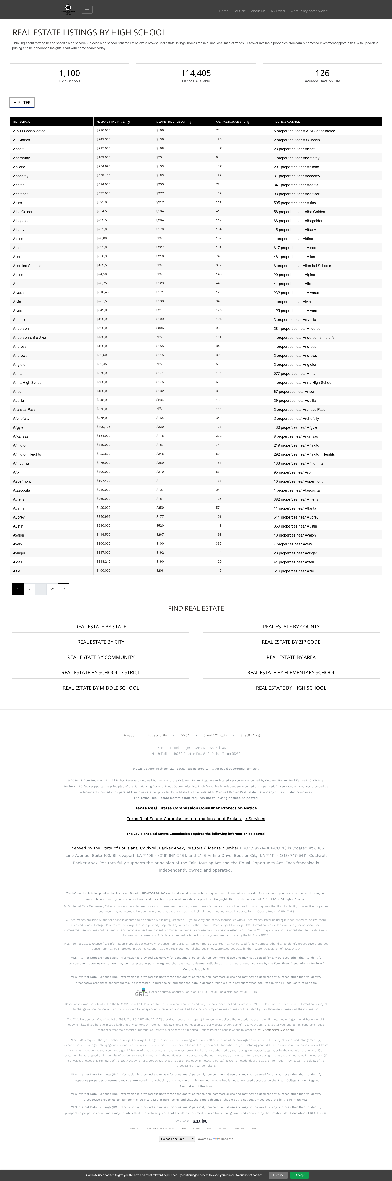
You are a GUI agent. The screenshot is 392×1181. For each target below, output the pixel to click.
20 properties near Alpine (294, 274)
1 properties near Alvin (292, 301)
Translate (227, 1138)
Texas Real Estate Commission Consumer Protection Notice (196, 808)
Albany (18, 229)
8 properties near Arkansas (296, 436)
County (196, 1129)
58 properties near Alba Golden (299, 211)
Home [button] (223, 11)
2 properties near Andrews (295, 355)
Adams (18, 184)
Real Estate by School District (100, 672)
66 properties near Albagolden (298, 220)
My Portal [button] (278, 11)
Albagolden (22, 220)
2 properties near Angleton (295, 364)
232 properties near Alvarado (297, 292)
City (209, 1129)
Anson (18, 391)
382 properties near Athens (296, 499)
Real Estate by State (100, 626)
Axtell (17, 561)
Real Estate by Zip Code (291, 641)
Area (254, 1129)
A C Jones (21, 139)
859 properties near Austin (295, 526)
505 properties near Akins (295, 202)
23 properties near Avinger (295, 552)
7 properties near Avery (293, 544)
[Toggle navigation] (87, 10)
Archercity (21, 418)
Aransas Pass (24, 409)
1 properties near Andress (295, 346)
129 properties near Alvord (295, 310)
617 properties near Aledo (295, 247)
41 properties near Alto (292, 283)
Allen (17, 256)
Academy (20, 175)
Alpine (18, 274)
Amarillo (19, 319)
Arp (16, 472)
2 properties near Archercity (296, 418)
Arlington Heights (27, 454)
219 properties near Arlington (297, 445)
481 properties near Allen (294, 256)
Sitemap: (134, 1129)
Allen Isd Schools (27, 265)
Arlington (20, 445)
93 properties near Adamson (297, 193)
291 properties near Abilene (296, 166)
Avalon (18, 535)
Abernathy (21, 157)
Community (239, 1129)
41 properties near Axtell (294, 561)
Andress (20, 346)
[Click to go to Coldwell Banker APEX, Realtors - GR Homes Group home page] (71, 9)
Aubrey (19, 517)
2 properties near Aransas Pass (299, 409)
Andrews (20, 355)
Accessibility (157, 735)
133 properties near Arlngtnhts (298, 463)
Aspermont (22, 481)
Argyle (18, 427)
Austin (18, 526)
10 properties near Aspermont (298, 481)
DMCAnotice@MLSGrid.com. (275, 1029)
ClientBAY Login (215, 735)
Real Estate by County (291, 626)
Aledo (17, 247)
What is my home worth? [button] (309, 11)
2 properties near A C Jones (297, 139)
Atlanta (18, 508)
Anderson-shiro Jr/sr (29, 337)
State (183, 1129)
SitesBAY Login (252, 735)
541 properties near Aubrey (296, 517)
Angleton (20, 364)
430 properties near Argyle (295, 427)
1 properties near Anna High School (303, 382)
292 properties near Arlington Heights (304, 454)
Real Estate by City (100, 641)
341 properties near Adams (296, 184)
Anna (17, 373)
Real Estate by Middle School (101, 687)
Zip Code (222, 1129)
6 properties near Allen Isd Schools (302, 265)
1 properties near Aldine (293, 238)
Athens (18, 499)
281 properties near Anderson (298, 328)
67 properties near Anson (294, 391)
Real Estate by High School (291, 687)
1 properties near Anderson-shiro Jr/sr (305, 337)
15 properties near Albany (295, 229)
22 (52, 589)
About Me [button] (258, 11)
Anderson (21, 328)
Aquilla (18, 400)
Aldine (18, 238)
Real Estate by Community (100, 657)
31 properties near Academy (297, 175)
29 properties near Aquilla (295, 400)
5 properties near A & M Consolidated (304, 130)
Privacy (128, 735)
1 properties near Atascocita (297, 490)
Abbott (18, 148)
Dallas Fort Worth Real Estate (160, 1129)
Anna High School (27, 382)
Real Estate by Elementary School (291, 672)
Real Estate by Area (291, 657)
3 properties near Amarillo (295, 319)
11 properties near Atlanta (295, 508)
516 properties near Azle (294, 570)
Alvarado (20, 292)
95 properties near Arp (292, 472)
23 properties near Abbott (294, 148)
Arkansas (20, 436)
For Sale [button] (240, 11)
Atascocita (21, 490)
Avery (17, 544)
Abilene (19, 166)
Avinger (19, 552)
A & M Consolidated (29, 130)
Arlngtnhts (21, 463)
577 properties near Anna (294, 373)
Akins (17, 202)
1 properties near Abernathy (297, 157)
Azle (16, 570)
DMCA (185, 735)
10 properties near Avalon (295, 535)
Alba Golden (23, 211)
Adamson (21, 193)
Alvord (18, 310)
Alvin (17, 301)
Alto (16, 283)
